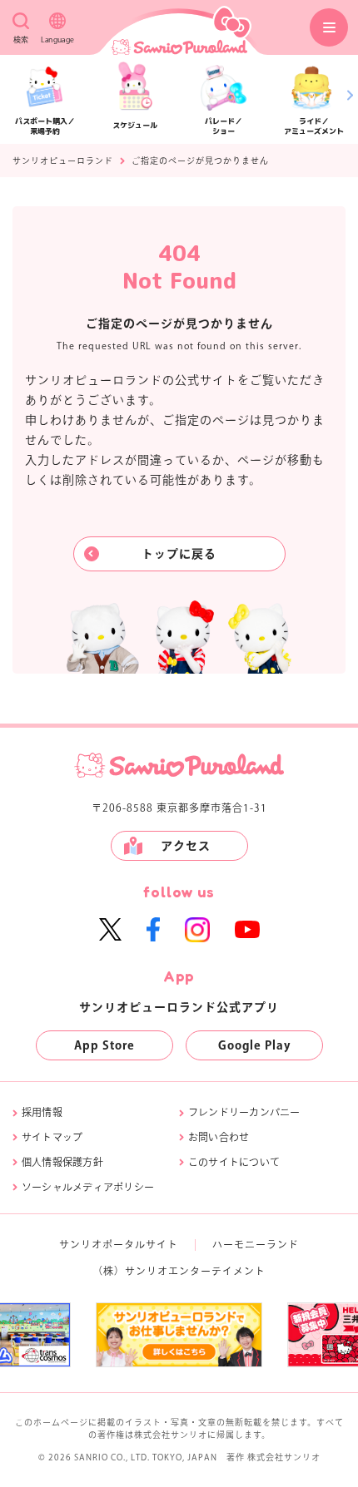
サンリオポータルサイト (118, 1244)
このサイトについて (234, 1162)
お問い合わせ (218, 1137)
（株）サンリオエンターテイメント (179, 1271)
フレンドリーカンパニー (244, 1112)
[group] (130, 1334)
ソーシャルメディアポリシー (88, 1187)
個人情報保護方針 (62, 1162)
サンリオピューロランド (62, 160)
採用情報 (42, 1112)
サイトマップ (52, 1137)
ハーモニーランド (255, 1244)
